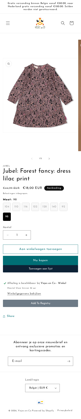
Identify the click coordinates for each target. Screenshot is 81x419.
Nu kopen (40, 260)
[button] (8, 23)
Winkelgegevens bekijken (24, 293)
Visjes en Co (24, 411)
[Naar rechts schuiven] (49, 158)
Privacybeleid (64, 411)
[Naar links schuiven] (32, 158)
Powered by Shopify (43, 411)
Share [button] (11, 316)
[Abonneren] (68, 361)
